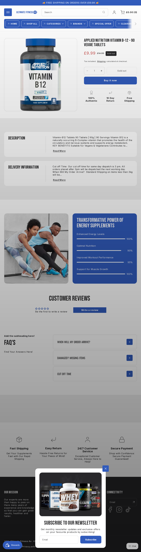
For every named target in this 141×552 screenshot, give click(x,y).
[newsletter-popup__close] (105, 468)
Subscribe (90, 539)
